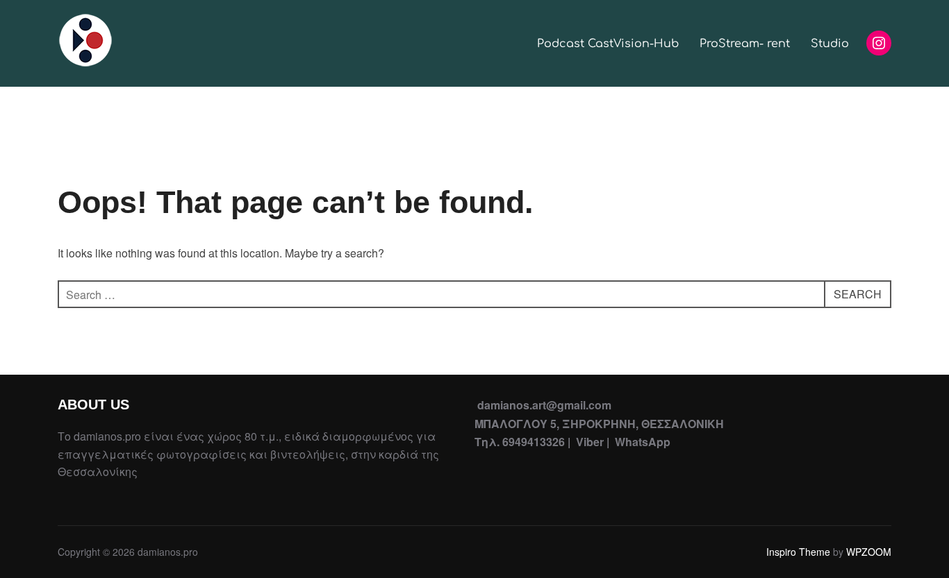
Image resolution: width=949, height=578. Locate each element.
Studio (830, 43)
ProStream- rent (745, 43)
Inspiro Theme (798, 552)
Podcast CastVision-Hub (608, 43)
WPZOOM (868, 552)
